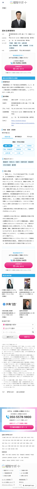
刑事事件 (13, 460)
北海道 (4, 437)
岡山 (3, 446)
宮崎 (9, 449)
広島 (31, 443)
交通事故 (29, 145)
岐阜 (21, 440)
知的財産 (26, 457)
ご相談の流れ (24, 470)
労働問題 (18, 149)
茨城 (6, 440)
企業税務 (9, 457)
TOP (3, 392)
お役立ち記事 (7, 475)
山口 (6, 446)
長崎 (33, 446)
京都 (15, 443)
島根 (12, 446)
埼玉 (32, 437)
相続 (18, 145)
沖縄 (16, 449)
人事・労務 (20, 457)
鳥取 (9, 446)
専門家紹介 (18, 137)
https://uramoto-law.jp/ (18, 120)
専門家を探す (10, 392)
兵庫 (18, 443)
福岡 (27, 446)
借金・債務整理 (8, 149)
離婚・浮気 (8, 145)
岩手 (10, 437)
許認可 (17, 460)
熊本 (3, 449)
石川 (9, 443)
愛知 (15, 440)
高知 (24, 446)
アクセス (29, 137)
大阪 (12, 443)
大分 (6, 449)
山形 (19, 437)
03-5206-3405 (19, 63)
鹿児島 (13, 449)
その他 (18, 153)
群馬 (12, 440)
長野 (27, 440)
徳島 (15, 446)
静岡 (18, 440)
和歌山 (27, 443)
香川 (18, 446)
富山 (6, 443)
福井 (3, 443)
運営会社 (21, 482)
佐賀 (30, 446)
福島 (22, 437)
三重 (24, 440)
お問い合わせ (24, 475)
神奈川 (28, 437)
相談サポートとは (8, 470)
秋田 (16, 437)
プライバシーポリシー (7, 485)
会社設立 (15, 457)
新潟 (33, 440)
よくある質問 (24, 473)
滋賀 (21, 443)
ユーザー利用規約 (6, 479)
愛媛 (21, 446)
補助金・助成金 (6, 460)
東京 (25, 437)
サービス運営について (7, 482)
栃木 (9, 440)
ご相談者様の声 (8, 473)
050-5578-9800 (20, 417)
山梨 (30, 440)
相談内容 (7, 137)
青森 (7, 437)
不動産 (29, 149)
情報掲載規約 (22, 479)
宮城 (13, 437)
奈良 (24, 443)
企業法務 (7, 153)
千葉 (3, 440)
